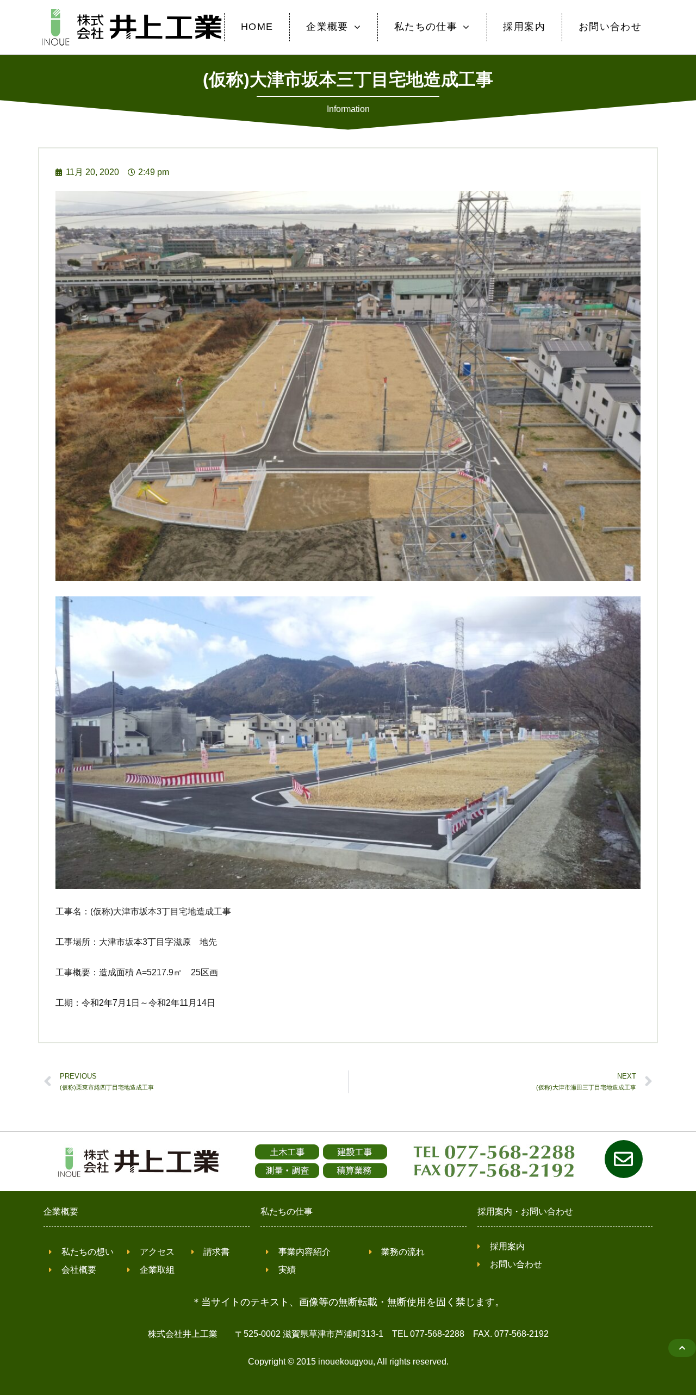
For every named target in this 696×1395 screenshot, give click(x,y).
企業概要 (61, 1211)
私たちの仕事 (286, 1211)
